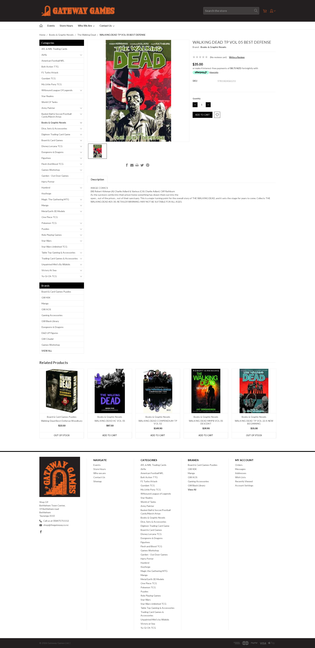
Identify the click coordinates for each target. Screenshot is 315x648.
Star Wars (47, 240)
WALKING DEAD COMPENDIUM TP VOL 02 (157, 422)
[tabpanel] (62, 403)
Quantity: (197, 98)
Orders (238, 465)
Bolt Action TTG (50, 66)
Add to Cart (109, 435)
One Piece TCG (50, 217)
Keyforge (46, 193)
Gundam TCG (49, 78)
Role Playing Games (52, 234)
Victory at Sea (49, 270)
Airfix (44, 54)
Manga (45, 205)
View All (47, 350)
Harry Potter (48, 181)
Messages (240, 469)
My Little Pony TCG (52, 84)
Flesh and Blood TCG (52, 163)
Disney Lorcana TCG (52, 146)
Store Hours (66, 25)
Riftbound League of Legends (57, 90)
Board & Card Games (52, 140)
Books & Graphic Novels (54, 122)
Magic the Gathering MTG (55, 199)
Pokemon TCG (49, 223)
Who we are (85, 25)
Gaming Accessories (52, 315)
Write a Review (237, 57)
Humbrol (46, 187)
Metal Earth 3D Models (53, 211)
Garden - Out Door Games (55, 175)
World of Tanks (50, 102)
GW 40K (46, 297)
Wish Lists (240, 477)
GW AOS (46, 309)
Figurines (46, 158)
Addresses (240, 473)
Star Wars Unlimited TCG (54, 246)
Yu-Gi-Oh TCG (49, 276)
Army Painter (48, 108)
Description (97, 179)
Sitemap (97, 481)
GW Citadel (47, 338)
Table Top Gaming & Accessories (58, 252)
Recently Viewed (244, 481)
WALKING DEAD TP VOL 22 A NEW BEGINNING (254, 422)
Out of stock (62, 435)
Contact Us (106, 25)
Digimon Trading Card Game (56, 134)
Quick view (61, 400)
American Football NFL (53, 60)
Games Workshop (51, 169)
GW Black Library (50, 321)
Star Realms (48, 96)
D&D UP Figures (50, 333)
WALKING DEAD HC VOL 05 (109, 420)
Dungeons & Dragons (52, 152)
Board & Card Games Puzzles (56, 291)
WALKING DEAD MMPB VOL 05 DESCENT (206, 422)
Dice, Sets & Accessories (54, 128)
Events (51, 25)
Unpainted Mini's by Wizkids (56, 264)
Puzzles (45, 228)
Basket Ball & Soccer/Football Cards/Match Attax (57, 115)
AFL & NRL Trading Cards (54, 48)
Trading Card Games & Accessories (60, 258)
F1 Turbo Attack (50, 72)
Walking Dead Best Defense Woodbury (62, 420)
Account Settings (244, 485)
